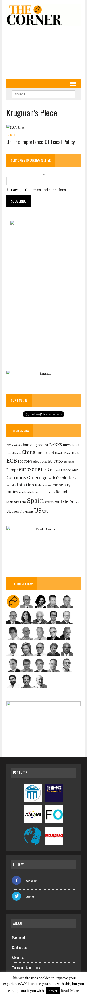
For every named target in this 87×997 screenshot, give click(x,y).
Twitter (29, 896)
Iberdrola (64, 477)
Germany (16, 477)
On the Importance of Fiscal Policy (40, 142)
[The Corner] (43, 15)
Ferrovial (55, 470)
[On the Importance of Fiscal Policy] (17, 127)
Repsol (61, 491)
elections (40, 461)
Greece (34, 478)
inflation (25, 485)
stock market (52, 501)
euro (58, 461)
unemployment (22, 511)
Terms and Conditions (26, 967)
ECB (11, 460)
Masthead (18, 937)
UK (8, 511)
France (66, 470)
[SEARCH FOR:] (43, 93)
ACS (8, 445)
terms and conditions (48, 189)
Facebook (30, 880)
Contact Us (19, 947)
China (28, 452)
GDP (75, 470)
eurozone (29, 469)
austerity (17, 445)
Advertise (18, 957)
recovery (50, 492)
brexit (75, 445)
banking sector (35, 444)
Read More (70, 990)
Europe (12, 469)
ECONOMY (25, 462)
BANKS (55, 444)
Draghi (76, 453)
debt (50, 452)
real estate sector (32, 492)
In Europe (13, 135)
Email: (44, 174)
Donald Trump (63, 453)
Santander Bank (16, 502)
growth (49, 477)
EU (50, 461)
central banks (13, 453)
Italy (38, 485)
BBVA (67, 445)
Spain (35, 500)
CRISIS (40, 453)
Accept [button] (52, 991)
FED (45, 469)
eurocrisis (69, 461)
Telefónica (70, 501)
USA (45, 512)
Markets (47, 485)
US (37, 510)
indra (13, 485)
